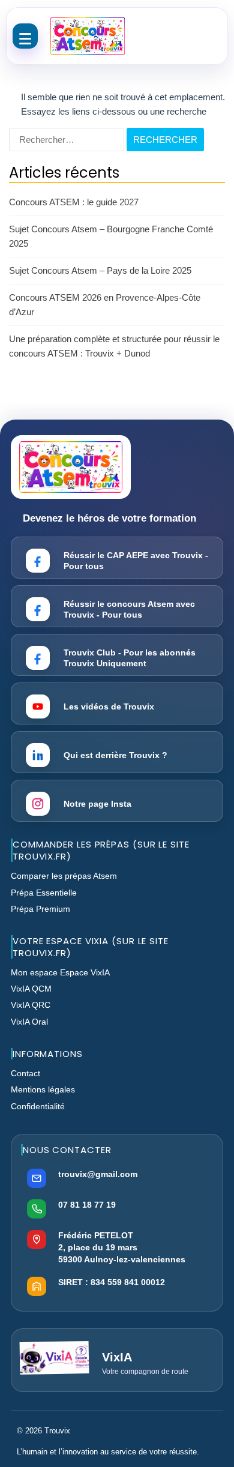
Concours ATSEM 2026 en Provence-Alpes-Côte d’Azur (104, 304)
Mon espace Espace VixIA (60, 972)
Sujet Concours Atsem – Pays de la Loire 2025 (100, 270)
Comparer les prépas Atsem (64, 876)
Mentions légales (43, 1089)
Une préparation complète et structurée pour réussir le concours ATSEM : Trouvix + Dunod (114, 346)
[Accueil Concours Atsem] (88, 36)
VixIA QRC (30, 1005)
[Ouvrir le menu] (25, 36)
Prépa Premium (40, 909)
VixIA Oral (29, 1021)
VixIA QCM (31, 988)
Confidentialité (38, 1106)
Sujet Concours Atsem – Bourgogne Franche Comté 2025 (111, 236)
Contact (25, 1073)
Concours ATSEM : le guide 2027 (74, 202)
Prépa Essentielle (44, 892)
